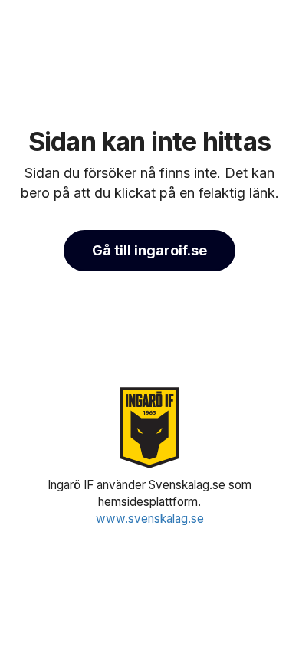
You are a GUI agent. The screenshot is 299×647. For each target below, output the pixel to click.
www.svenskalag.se (150, 518)
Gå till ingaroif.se (149, 250)
